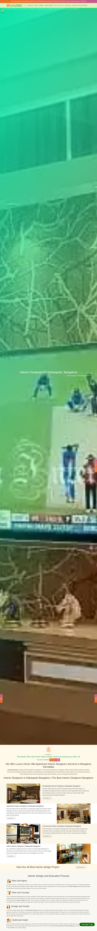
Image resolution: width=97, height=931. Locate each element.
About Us (30, 5)
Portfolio (41, 5)
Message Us (53, 759)
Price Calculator (83, 5)
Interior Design (48, 5)
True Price (74, 5)
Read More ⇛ (47, 798)
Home (25, 5)
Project (36, 5)
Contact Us (68, 5)
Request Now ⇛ (81, 867)
